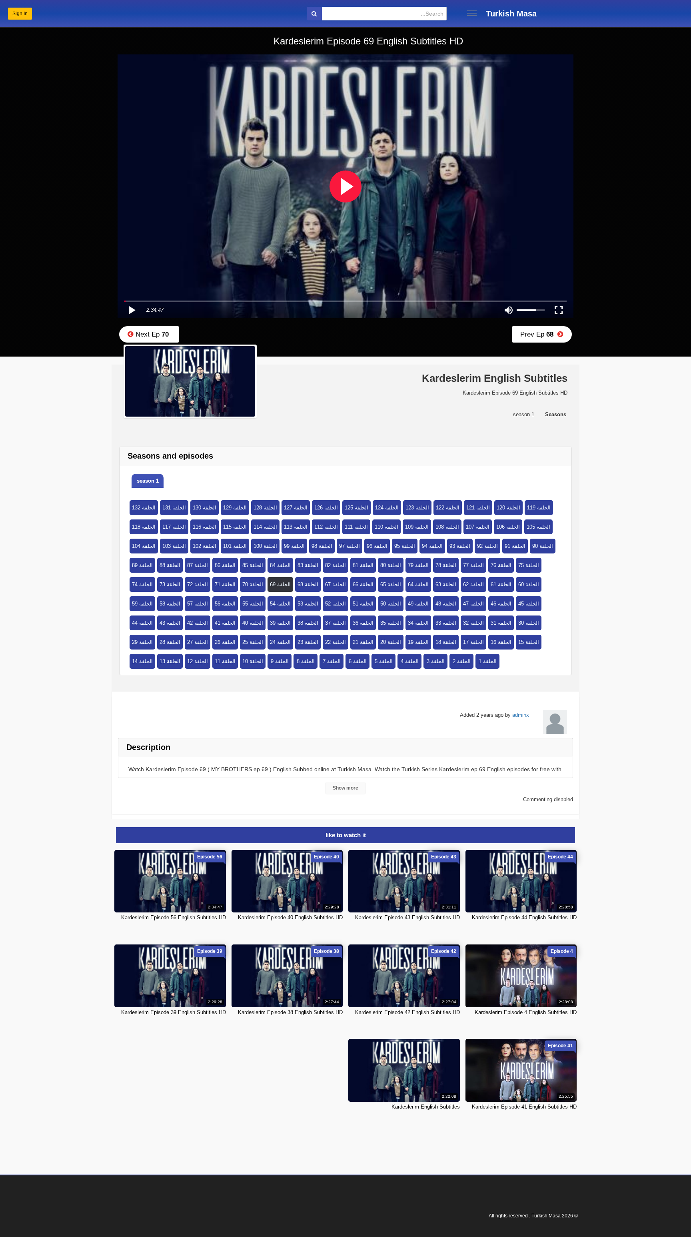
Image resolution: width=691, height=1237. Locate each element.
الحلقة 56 (225, 604)
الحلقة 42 (197, 623)
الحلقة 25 (252, 642)
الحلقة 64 (418, 584)
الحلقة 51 (363, 604)
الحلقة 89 (142, 565)
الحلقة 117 (174, 527)
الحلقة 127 (296, 508)
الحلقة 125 (356, 508)
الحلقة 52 (335, 604)
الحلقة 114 (265, 527)
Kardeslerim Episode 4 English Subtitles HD (526, 1012)
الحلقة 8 (306, 661)
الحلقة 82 (335, 565)
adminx (520, 715)
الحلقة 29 (142, 642)
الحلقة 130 (204, 508)
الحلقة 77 (473, 565)
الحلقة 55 (252, 604)
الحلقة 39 (280, 623)
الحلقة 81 (363, 565)
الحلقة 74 (142, 584)
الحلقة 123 (417, 508)
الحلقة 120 (508, 508)
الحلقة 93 (459, 546)
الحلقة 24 (280, 642)
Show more (345, 788)
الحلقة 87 (197, 565)
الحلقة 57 (197, 604)
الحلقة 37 (335, 623)
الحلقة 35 (390, 623)
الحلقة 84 (280, 565)
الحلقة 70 (252, 584)
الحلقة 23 (308, 642)
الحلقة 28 (170, 642)
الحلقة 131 (174, 508)
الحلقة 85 (252, 565)
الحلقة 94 (432, 546)
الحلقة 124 (387, 508)
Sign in (20, 13)
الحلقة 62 (473, 584)
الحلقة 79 (418, 565)
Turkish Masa (511, 13)
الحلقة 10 (252, 661)
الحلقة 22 (335, 642)
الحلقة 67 (335, 584)
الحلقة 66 (363, 584)
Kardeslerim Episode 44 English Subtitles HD (524, 917)
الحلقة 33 (445, 623)
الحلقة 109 (417, 527)
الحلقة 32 (473, 623)
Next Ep (151, 334)
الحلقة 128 (265, 508)
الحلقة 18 (445, 642)
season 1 (148, 481)
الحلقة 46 (501, 604)
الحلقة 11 (225, 661)
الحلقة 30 (528, 623)
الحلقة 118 (144, 527)
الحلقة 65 (390, 584)
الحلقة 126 (326, 508)
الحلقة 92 (487, 546)
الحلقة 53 (308, 604)
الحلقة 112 (326, 527)
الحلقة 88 (170, 565)
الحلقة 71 (225, 584)
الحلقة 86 (225, 565)
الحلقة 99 (294, 546)
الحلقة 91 (515, 546)
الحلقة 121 (478, 508)
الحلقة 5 (384, 661)
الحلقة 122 (447, 508)
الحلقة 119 (539, 508)
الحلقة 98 (322, 546)
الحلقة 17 (473, 642)
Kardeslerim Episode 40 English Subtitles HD (290, 917)
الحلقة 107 (477, 527)
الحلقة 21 (363, 642)
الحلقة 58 (170, 604)
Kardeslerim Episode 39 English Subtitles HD (173, 1012)
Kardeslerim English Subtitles (425, 1107)
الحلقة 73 (170, 584)
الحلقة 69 (280, 584)
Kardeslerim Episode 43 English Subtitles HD (407, 917)
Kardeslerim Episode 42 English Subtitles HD (407, 1012)
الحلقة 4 (410, 661)
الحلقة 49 (418, 604)
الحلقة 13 (170, 661)
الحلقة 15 (528, 642)
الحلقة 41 (225, 623)
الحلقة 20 (390, 642)
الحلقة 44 (142, 623)
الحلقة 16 (501, 642)
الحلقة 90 (542, 546)
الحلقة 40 (252, 623)
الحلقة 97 (349, 546)
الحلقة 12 (197, 661)
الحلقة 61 (501, 584)
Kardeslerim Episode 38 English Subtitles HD (290, 1012)
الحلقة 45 (528, 604)
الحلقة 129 (235, 508)
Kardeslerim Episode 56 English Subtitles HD (173, 917)
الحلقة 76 (501, 565)
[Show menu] (472, 13)
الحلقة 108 (447, 527)
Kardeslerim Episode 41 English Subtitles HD (524, 1107)
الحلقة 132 (144, 508)
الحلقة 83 (308, 565)
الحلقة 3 (436, 661)
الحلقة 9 (280, 661)
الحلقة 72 (197, 584)
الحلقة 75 (528, 565)
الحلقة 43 (170, 623)
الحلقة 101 (235, 546)
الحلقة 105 (538, 527)
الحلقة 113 (296, 527)
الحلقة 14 (142, 661)
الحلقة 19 (418, 642)
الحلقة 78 (445, 565)
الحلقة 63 (445, 584)
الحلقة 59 (142, 604)
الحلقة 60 (528, 584)
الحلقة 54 (280, 604)
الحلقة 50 (390, 604)
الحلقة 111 (356, 527)
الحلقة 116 (204, 527)
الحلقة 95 (404, 546)
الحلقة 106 (508, 527)
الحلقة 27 (197, 642)
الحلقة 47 (473, 604)
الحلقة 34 (418, 623)
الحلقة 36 (363, 623)
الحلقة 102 (204, 546)
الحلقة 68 (308, 584)
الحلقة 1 (488, 661)
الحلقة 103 (174, 546)
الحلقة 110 (386, 527)
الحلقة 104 (144, 546)
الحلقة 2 (462, 661)
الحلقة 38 (308, 623)
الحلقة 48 (445, 604)
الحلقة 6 (358, 661)
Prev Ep (538, 334)
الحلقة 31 (501, 623)
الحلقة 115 (235, 527)
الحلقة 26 (225, 642)
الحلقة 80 (390, 565)
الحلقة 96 (377, 546)
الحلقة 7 (332, 661)
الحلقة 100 (265, 546)
